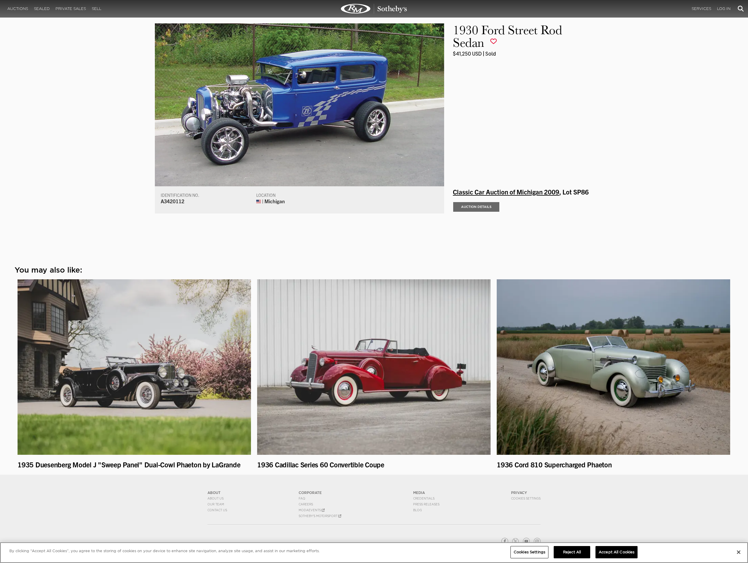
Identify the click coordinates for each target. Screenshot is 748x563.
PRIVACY (519, 492)
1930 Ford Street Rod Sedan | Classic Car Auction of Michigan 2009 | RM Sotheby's (374, 8)
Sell (96, 8)
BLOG (417, 510)
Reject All (572, 552)
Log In (723, 8)
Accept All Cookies (616, 552)
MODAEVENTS (310, 510)
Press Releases (426, 504)
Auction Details (476, 207)
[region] (374, 552)
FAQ (302, 498)
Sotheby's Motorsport (318, 516)
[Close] (738, 552)
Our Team (215, 504)
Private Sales (71, 8)
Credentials (423, 498)
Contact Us (217, 510)
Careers (306, 504)
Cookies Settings (526, 498)
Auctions (17, 8)
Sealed (42, 8)
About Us (215, 498)
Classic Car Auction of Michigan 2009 (506, 191)
